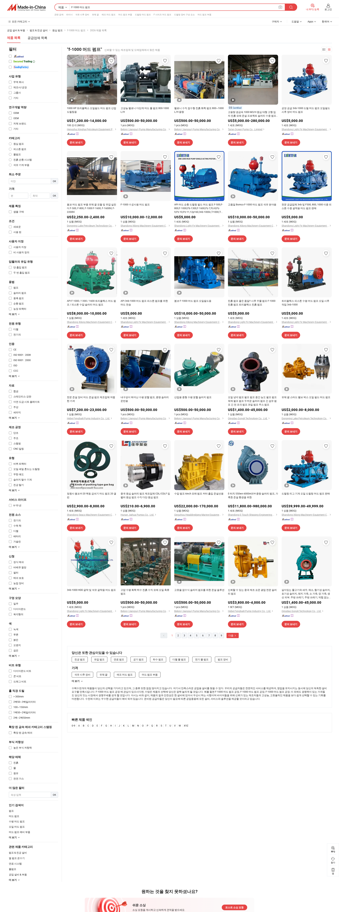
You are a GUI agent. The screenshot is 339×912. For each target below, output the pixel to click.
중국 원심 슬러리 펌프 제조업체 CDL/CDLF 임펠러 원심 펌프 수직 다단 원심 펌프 (145, 495)
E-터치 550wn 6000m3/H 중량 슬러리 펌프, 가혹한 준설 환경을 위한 (253, 495)
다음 (231, 635)
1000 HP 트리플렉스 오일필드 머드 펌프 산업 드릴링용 (91, 109)
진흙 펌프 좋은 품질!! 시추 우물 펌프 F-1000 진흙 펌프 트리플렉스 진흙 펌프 (251, 302)
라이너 (69, 14)
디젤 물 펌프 (179, 659)
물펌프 (12, 869)
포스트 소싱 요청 (234, 907)
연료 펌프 (119, 659)
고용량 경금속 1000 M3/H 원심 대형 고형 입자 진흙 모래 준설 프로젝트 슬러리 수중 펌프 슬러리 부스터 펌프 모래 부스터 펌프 (252, 114)
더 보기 (76, 681)
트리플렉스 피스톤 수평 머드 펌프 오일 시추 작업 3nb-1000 (305, 302)
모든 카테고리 (19, 21)
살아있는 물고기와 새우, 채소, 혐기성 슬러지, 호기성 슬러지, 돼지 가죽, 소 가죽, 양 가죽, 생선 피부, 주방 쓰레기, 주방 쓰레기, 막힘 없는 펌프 (306, 593)
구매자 (275, 21)
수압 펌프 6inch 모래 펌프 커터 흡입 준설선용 (199, 493)
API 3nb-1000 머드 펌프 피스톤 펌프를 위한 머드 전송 (144, 302)
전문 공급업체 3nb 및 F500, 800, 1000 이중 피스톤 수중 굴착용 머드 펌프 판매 (306, 206)
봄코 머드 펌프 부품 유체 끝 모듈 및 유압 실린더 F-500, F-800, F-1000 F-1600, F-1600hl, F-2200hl (91, 208)
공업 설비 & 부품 (18, 874)
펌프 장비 (223, 659)
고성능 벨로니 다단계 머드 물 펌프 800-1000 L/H (145, 109)
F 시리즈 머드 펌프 (162, 14)
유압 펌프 (99, 659)
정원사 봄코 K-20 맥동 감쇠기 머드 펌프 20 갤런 (91, 495)
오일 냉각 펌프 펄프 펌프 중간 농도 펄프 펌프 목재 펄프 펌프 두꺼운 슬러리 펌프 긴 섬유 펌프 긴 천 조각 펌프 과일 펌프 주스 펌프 (252, 400)
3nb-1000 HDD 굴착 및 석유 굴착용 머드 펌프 (91, 590)
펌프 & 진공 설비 (18, 852)
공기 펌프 (138, 659)
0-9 (73, 725)
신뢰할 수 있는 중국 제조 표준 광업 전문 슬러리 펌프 (252, 591)
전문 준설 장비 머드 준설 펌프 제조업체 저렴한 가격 (91, 399)
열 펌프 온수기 (17, 858)
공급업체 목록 (37, 38)
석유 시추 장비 (82, 14)
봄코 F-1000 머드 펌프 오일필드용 (192, 300)
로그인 (328, 9)
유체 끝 (95, 14)
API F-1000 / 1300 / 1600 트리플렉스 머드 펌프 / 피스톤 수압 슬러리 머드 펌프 (91, 302)
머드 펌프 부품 (125, 14)
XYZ (186, 725)
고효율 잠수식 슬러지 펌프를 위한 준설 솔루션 (199, 590)
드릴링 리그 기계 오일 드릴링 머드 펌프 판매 (306, 493)
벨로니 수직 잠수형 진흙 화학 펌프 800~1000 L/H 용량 (199, 109)
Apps (310, 21)
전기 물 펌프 (202, 659)
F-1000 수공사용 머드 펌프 (135, 204)
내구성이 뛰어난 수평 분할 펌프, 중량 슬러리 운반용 (145, 399)
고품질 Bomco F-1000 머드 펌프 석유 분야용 (252, 204)
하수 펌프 (158, 659)
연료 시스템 (15, 863)
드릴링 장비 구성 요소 (184, 14)
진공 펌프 (80, 659)
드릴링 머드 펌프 (143, 14)
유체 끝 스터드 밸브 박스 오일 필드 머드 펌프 (306, 397)
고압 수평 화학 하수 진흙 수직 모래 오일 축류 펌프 (145, 591)
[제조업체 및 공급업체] (26, 7)
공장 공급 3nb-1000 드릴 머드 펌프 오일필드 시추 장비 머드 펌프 (306, 109)
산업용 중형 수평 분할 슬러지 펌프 (193, 397)
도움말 (295, 21)
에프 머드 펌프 (108, 14)
